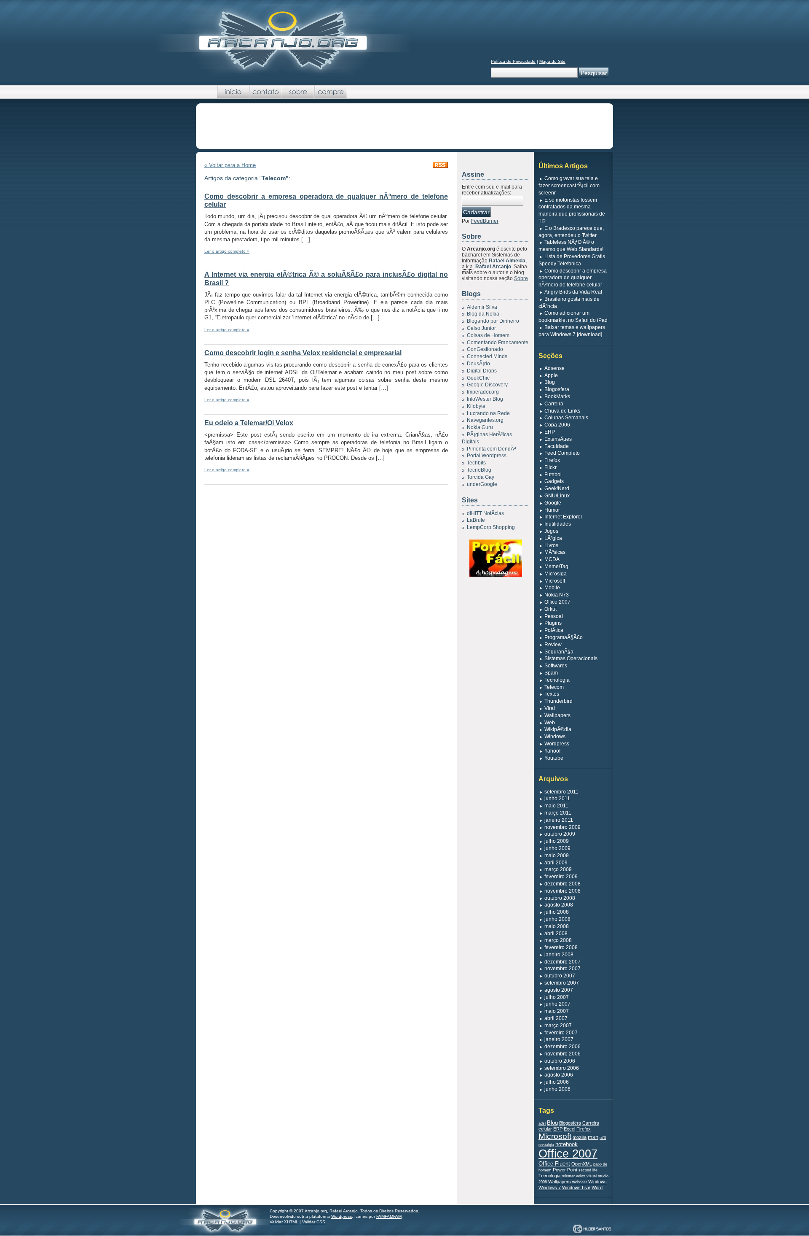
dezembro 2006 (562, 1047)
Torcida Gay (480, 477)
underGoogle (482, 484)
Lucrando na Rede (488, 413)
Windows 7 (549, 1187)
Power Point (565, 1169)
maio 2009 (556, 855)
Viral (549, 708)
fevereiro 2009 (561, 877)
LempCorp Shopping (491, 527)
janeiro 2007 (558, 1039)
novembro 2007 (562, 969)
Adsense (554, 368)
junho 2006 (557, 1089)
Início (233, 92)
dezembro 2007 (562, 962)
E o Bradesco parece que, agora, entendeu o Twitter (571, 231)
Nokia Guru (480, 427)
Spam (551, 673)
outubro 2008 (559, 898)
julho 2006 (556, 1082)
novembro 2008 (562, 891)
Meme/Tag (556, 566)
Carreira (553, 404)
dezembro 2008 (562, 884)
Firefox (552, 460)
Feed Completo (562, 453)
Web (549, 723)
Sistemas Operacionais (570, 658)
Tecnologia (557, 680)
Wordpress (556, 744)
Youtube (553, 758)
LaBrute (476, 520)
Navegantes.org (485, 420)
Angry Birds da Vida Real (573, 292)
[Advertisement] (404, 127)
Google (552, 503)
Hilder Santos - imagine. (592, 1229)
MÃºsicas (554, 552)
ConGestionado (485, 349)
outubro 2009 (559, 834)
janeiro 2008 (558, 955)
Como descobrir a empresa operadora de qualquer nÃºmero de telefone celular (572, 278)
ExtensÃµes (558, 439)
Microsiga (555, 574)
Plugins (553, 623)
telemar (568, 1176)
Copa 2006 (557, 425)
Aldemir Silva (482, 307)
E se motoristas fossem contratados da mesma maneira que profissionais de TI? (571, 210)
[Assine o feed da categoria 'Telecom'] (440, 166)
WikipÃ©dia (557, 729)
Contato (265, 92)
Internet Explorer (563, 517)
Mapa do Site (552, 61)
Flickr (550, 467)
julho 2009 (556, 841)
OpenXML (581, 1163)
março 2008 (558, 940)
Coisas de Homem (488, 335)
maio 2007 (556, 1011)
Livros (551, 545)
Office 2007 (557, 602)
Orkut (550, 609)
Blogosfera (556, 389)
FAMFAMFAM (389, 1216)
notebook (566, 1144)
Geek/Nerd (556, 488)
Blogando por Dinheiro (493, 321)
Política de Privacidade (513, 61)
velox (580, 1176)
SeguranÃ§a (558, 652)
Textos (551, 694)
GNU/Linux (557, 496)
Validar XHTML (284, 1222)
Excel (569, 1128)
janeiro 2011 (558, 820)
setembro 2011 (561, 792)
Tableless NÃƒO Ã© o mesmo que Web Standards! (570, 245)
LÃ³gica (553, 538)
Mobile (552, 588)
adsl (542, 1123)
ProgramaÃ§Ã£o (563, 637)
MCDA (552, 559)
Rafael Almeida (507, 261)
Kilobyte (476, 406)
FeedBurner (484, 221)
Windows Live (576, 1187)
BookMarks (557, 396)
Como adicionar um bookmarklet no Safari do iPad (573, 316)
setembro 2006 (561, 1068)
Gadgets (554, 481)
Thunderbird (558, 701)
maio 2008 (556, 926)
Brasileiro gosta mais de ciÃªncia (569, 302)
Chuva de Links (562, 411)
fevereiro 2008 (561, 947)
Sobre (298, 92)
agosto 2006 (558, 1075)
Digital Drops (482, 371)
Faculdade (556, 446)
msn (593, 1137)
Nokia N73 (556, 595)
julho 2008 (556, 912)
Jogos (551, 531)
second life (588, 1170)
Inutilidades (557, 524)
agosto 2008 (558, 905)
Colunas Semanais (566, 418)
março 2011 (557, 813)
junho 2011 (557, 799)
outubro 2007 (559, 976)
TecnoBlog (479, 470)
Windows (554, 736)
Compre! (330, 92)
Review (553, 645)
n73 (603, 1138)
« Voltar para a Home (230, 165)
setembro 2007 (561, 983)
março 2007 (558, 1025)
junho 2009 (557, 848)
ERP (549, 432)
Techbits (476, 463)
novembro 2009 (562, 827)
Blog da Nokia (483, 314)
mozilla (580, 1137)
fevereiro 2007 (561, 1033)
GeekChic (478, 378)
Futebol (553, 475)
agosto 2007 (558, 990)
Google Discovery (487, 385)
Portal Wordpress (486, 456)
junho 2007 (557, 1004)
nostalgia (546, 1145)
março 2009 (558, 869)
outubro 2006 (559, 1061)
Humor (552, 510)
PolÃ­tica (553, 630)
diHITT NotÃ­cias (485, 513)
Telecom (554, 687)
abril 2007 (556, 1018)
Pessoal (553, 616)
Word (597, 1187)
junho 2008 (557, 919)
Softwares (555, 666)
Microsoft (554, 581)
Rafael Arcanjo (493, 267)
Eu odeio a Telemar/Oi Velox (248, 422)
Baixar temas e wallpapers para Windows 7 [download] (571, 330)
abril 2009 (556, 863)
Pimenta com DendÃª (491, 449)
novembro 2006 (562, 1054)
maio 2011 (556, 806)
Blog (549, 382)
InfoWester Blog (485, 399)
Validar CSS (313, 1222)
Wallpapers (557, 715)
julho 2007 (556, 997)
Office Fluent (554, 1163)
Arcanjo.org (224, 1220)
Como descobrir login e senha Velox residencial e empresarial (303, 352)
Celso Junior (481, 328)
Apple (551, 375)
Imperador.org (483, 392)
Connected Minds (487, 356)
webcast (579, 1182)
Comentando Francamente (497, 342)
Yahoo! (552, 751)
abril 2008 (556, 933)
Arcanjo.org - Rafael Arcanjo (283, 40)
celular (545, 1128)
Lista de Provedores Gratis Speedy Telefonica (571, 260)
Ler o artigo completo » (226, 251)
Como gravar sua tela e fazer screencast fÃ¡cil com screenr (569, 185)
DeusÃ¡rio (478, 364)
